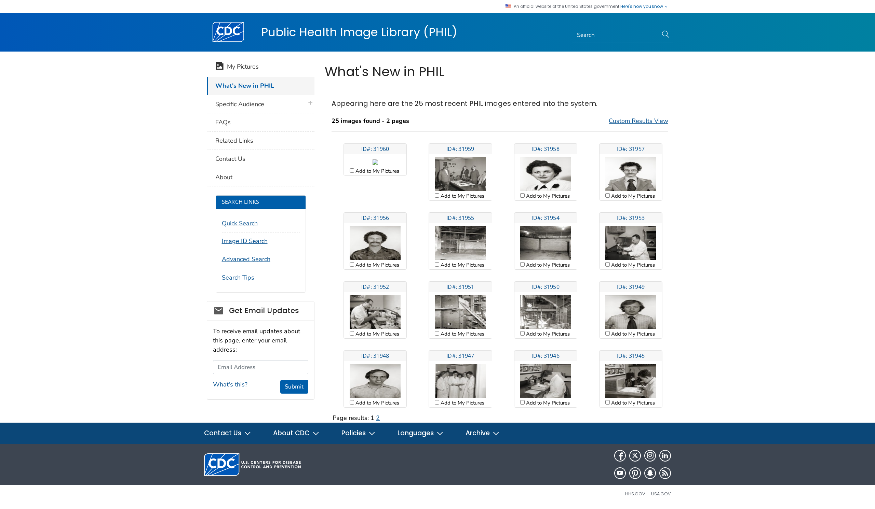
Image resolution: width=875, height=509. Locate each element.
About (223, 177)
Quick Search (240, 223)
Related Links (234, 141)
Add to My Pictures (376, 171)
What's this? (230, 384)
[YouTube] (620, 473)
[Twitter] (635, 456)
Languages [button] (416, 433)
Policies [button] (354, 433)
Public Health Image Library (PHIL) (359, 32)
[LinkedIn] (665, 456)
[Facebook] (620, 456)
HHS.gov (635, 494)
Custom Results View (638, 121)
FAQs (223, 122)
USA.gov (661, 494)
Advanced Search (246, 259)
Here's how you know (642, 6)
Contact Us (230, 159)
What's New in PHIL (244, 86)
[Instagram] (650, 456)
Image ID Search (245, 241)
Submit (294, 387)
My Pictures (241, 66)
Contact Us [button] (223, 433)
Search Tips (238, 277)
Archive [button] (479, 433)
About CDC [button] (292, 433)
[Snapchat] (650, 473)
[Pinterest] (635, 473)
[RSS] (665, 473)
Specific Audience (239, 104)
